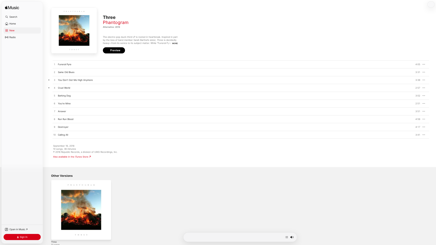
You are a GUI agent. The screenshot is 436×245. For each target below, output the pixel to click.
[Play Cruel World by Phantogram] (54, 87)
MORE (175, 43)
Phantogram (116, 22)
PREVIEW (416, 64)
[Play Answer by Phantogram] (54, 111)
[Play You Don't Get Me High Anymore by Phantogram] (54, 80)
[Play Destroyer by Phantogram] (54, 127)
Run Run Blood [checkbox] (65, 119)
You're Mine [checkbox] (64, 103)
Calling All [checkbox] (63, 134)
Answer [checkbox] (62, 111)
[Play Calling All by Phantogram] (54, 134)
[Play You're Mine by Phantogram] (54, 103)
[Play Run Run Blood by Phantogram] (54, 119)
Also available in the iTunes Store (70, 156)
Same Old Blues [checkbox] (66, 72)
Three (54, 181)
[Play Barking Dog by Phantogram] (54, 95)
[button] (22, 17)
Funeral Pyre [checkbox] (64, 64)
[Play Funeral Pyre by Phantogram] (54, 64)
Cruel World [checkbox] (64, 87)
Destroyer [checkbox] (63, 127)
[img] (12, 8)
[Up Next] (287, 237)
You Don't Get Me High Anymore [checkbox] (75, 80)
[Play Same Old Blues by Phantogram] (54, 72)
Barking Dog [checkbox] (64, 95)
